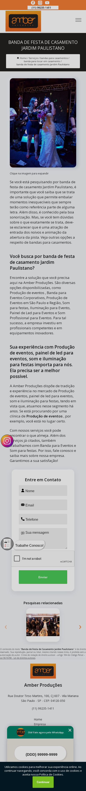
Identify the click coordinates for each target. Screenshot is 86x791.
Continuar (43, 782)
